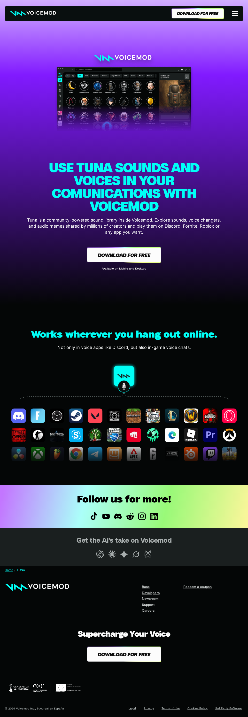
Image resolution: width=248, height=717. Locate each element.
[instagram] (142, 516)
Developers (151, 593)
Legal (132, 708)
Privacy (149, 708)
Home (9, 570)
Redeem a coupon (197, 587)
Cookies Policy (197, 708)
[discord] (118, 516)
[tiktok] (94, 516)
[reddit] (130, 516)
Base (146, 587)
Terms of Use (171, 708)
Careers (148, 610)
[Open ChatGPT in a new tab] (100, 554)
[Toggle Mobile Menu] (235, 13)
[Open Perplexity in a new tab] (148, 554)
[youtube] (106, 516)
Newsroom (150, 598)
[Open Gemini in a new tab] (124, 554)
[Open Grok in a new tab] (136, 554)
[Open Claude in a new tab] (112, 554)
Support (148, 604)
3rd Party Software (228, 708)
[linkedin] (154, 516)
